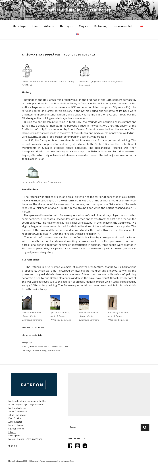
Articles (49, 26)
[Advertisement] (109, 394)
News (34, 26)
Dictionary (101, 26)
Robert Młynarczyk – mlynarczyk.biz (26, 404)
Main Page (19, 26)
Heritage (65, 26)
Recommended (123, 26)
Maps (82, 26)
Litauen (12, 432)
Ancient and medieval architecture (79, 10)
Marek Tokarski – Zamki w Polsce (25, 439)
